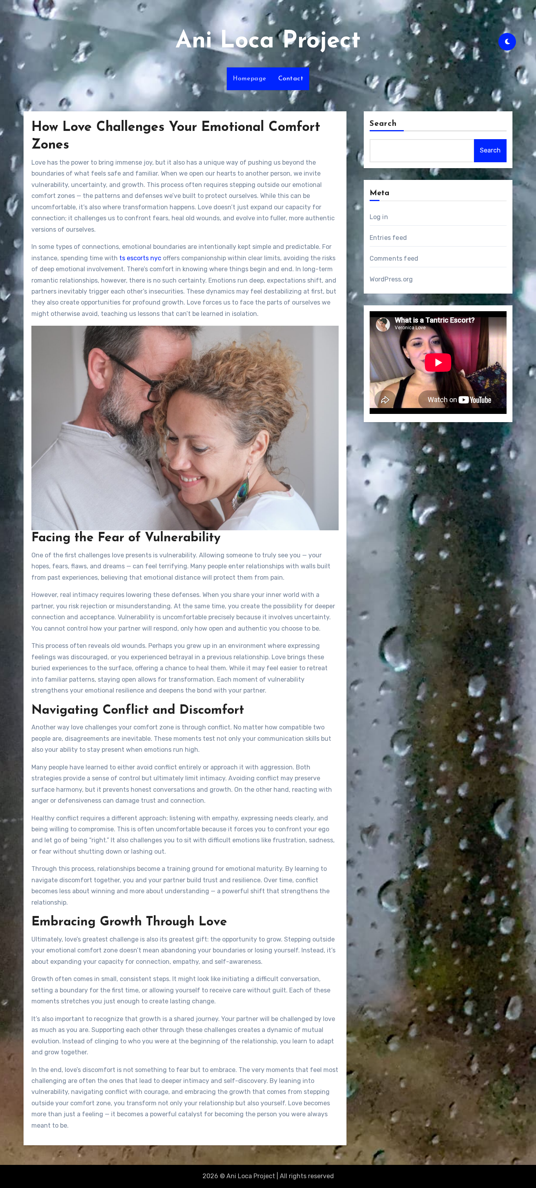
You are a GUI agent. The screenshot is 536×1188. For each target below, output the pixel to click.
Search (383, 124)
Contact (291, 79)
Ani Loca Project (268, 41)
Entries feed (388, 237)
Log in (379, 217)
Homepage (249, 79)
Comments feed (394, 258)
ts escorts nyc (140, 258)
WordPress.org (391, 279)
